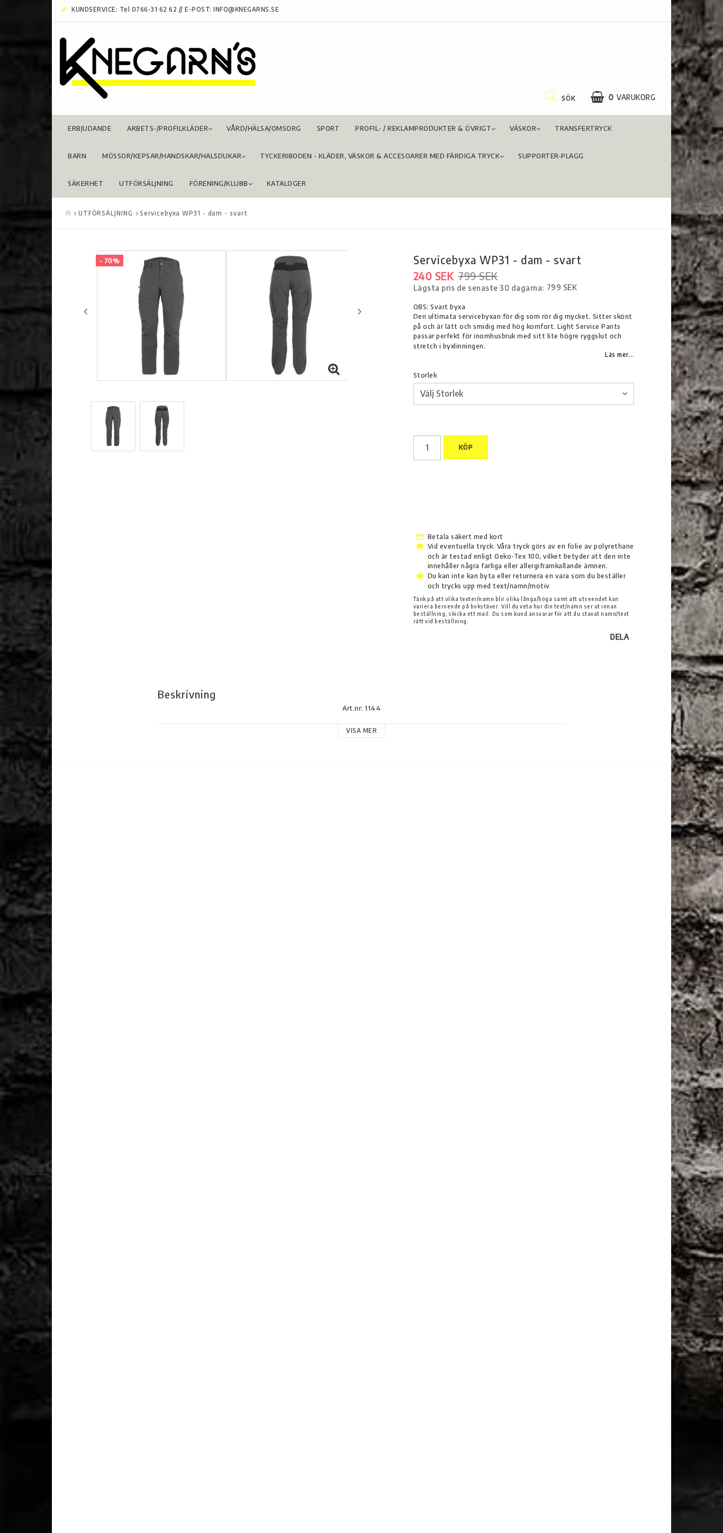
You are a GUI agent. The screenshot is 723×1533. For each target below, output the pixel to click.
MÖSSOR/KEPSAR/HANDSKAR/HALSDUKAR (171, 155)
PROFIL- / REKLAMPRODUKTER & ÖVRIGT (423, 128)
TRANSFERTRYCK (583, 128)
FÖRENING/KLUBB (218, 183)
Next (360, 311)
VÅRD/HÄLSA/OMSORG (264, 128)
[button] (623, 97)
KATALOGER (286, 183)
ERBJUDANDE (89, 128)
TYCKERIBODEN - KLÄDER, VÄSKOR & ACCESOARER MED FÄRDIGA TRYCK (380, 155)
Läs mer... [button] (619, 354)
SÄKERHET (85, 183)
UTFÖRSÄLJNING (146, 183)
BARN (77, 155)
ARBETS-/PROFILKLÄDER (167, 128)
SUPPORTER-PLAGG (551, 155)
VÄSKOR (523, 128)
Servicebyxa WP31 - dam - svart (193, 213)
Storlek (425, 375)
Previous (85, 311)
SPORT (328, 128)
